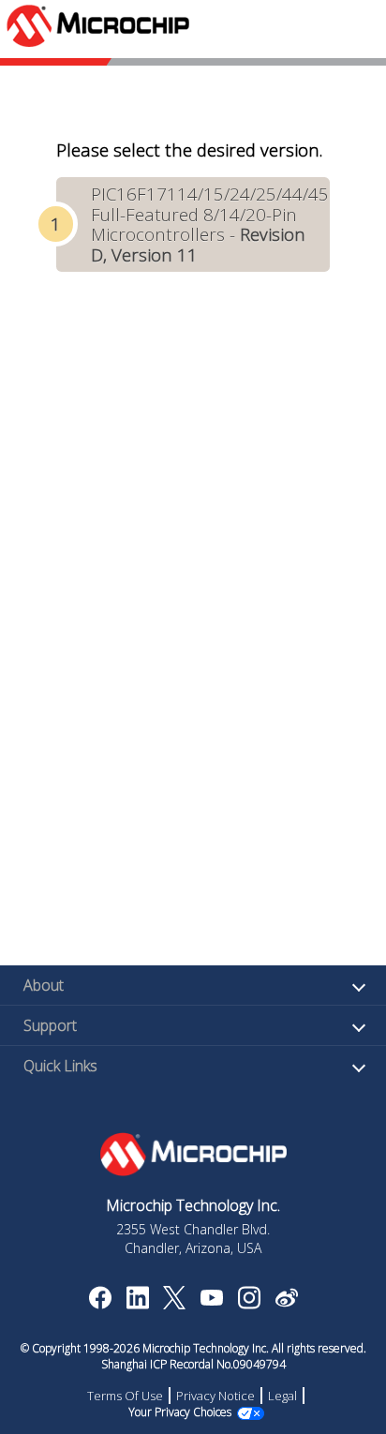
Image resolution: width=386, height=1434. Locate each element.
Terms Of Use (125, 1395)
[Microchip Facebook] (99, 1303)
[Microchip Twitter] (174, 1303)
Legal (282, 1395)
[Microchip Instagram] (248, 1303)
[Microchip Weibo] (286, 1302)
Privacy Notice (215, 1395)
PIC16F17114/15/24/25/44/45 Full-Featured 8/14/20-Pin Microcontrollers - (210, 224)
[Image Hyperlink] (211, 1300)
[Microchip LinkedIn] (137, 1303)
